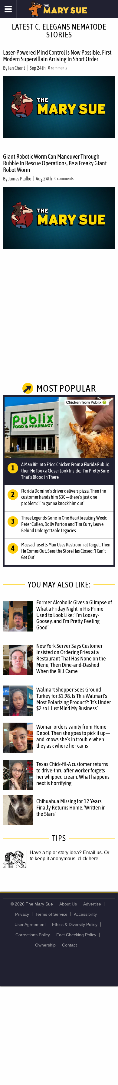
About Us (68, 904)
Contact (69, 945)
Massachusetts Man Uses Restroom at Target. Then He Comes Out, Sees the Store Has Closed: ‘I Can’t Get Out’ (65, 551)
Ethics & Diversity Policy (74, 924)
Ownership (45, 945)
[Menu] (8, 9)
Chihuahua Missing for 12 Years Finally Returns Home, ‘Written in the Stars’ (71, 807)
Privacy (22, 914)
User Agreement (30, 924)
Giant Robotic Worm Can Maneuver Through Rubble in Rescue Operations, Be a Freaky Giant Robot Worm (55, 163)
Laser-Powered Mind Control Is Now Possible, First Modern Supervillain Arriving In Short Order (57, 55)
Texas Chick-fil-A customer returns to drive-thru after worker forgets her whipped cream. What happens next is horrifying (73, 773)
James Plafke (19, 178)
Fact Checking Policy (76, 934)
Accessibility (85, 914)
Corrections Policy (32, 934)
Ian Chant (16, 68)
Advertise (92, 904)
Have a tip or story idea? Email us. (66, 852)
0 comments (57, 68)
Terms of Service (51, 914)
